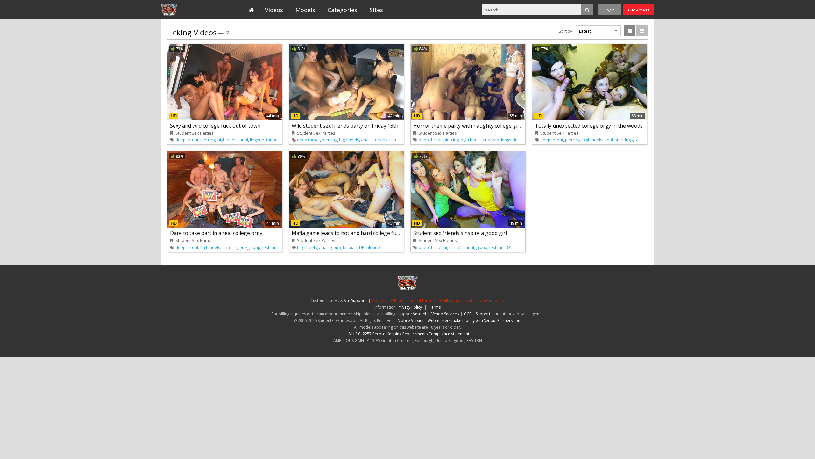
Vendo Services (445, 314)
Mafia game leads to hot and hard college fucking (350, 233)
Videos (274, 10)
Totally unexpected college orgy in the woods (589, 125)
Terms (435, 307)
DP (362, 247)
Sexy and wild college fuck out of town (215, 125)
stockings (381, 139)
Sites (376, 10)
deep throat (186, 139)
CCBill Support (477, 314)
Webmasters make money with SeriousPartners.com (474, 320)
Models (305, 10)
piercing (208, 139)
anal (243, 139)
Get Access (638, 10)
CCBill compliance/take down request (471, 300)
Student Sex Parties (190, 9)
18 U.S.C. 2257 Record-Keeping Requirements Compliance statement (407, 334)
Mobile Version (411, 320)
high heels (227, 139)
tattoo (272, 139)
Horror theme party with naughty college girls (468, 125)
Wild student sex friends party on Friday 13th (345, 125)
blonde (373, 247)
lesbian (269, 247)
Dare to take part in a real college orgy (216, 233)
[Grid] (629, 31)
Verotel (419, 314)
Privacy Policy (410, 307)
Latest (585, 31)
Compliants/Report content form (401, 300)
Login (610, 10)
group (254, 247)
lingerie (257, 139)
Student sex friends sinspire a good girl (460, 233)
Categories (342, 10)
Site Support (355, 300)
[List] (642, 31)
